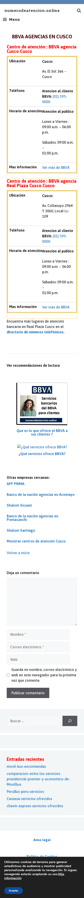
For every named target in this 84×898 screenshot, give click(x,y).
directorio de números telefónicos (35, 332)
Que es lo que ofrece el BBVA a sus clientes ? (42, 432)
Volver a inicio (18, 553)
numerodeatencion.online (32, 11)
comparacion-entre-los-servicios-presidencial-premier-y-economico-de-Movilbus (38, 779)
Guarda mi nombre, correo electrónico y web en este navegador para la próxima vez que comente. (44, 675)
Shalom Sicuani (19, 505)
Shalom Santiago (21, 530)
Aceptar (13, 890)
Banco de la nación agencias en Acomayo (41, 494)
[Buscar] (69, 721)
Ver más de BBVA (55, 167)
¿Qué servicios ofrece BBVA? (42, 454)
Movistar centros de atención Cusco (36, 541)
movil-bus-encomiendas (26, 766)
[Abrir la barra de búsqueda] (79, 10)
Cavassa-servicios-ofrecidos (29, 799)
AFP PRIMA (15, 484)
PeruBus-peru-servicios (25, 792)
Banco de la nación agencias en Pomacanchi (32, 518)
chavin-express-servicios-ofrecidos (35, 806)
